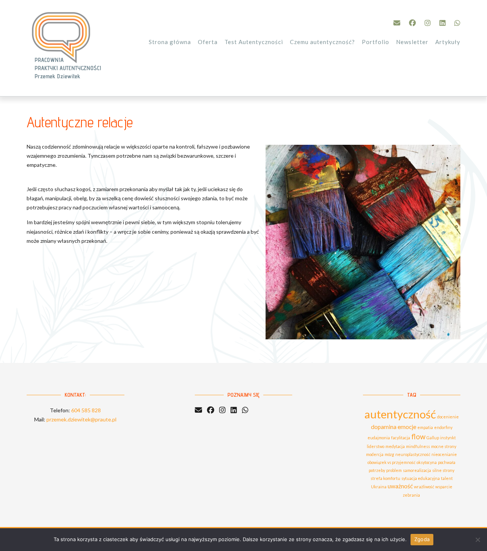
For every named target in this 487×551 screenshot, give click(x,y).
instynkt (448, 437)
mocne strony (443, 446)
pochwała (446, 462)
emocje (407, 426)
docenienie (448, 416)
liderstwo (375, 446)
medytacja (395, 446)
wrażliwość (424, 486)
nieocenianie (444, 454)
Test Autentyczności (253, 41)
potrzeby (377, 470)
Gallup (433, 437)
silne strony (443, 470)
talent (447, 478)
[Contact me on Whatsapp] (457, 23)
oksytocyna (427, 462)
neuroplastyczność (412, 454)
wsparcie (443, 486)
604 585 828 (86, 410)
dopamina (383, 426)
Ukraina (379, 486)
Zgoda (422, 539)
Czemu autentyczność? (322, 41)
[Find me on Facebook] (412, 23)
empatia (425, 427)
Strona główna (170, 41)
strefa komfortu (385, 478)
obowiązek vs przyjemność (391, 462)
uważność (400, 486)
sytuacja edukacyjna (420, 478)
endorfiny (443, 427)
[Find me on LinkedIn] (442, 23)
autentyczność (400, 414)
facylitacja (400, 437)
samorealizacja (417, 470)
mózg (389, 454)
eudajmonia (379, 437)
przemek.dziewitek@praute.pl (81, 419)
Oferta (208, 41)
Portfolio (375, 41)
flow (418, 436)
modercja (375, 454)
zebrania (411, 494)
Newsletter (412, 41)
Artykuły (447, 41)
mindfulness (418, 446)
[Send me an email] (396, 23)
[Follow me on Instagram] (428, 23)
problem (394, 470)
